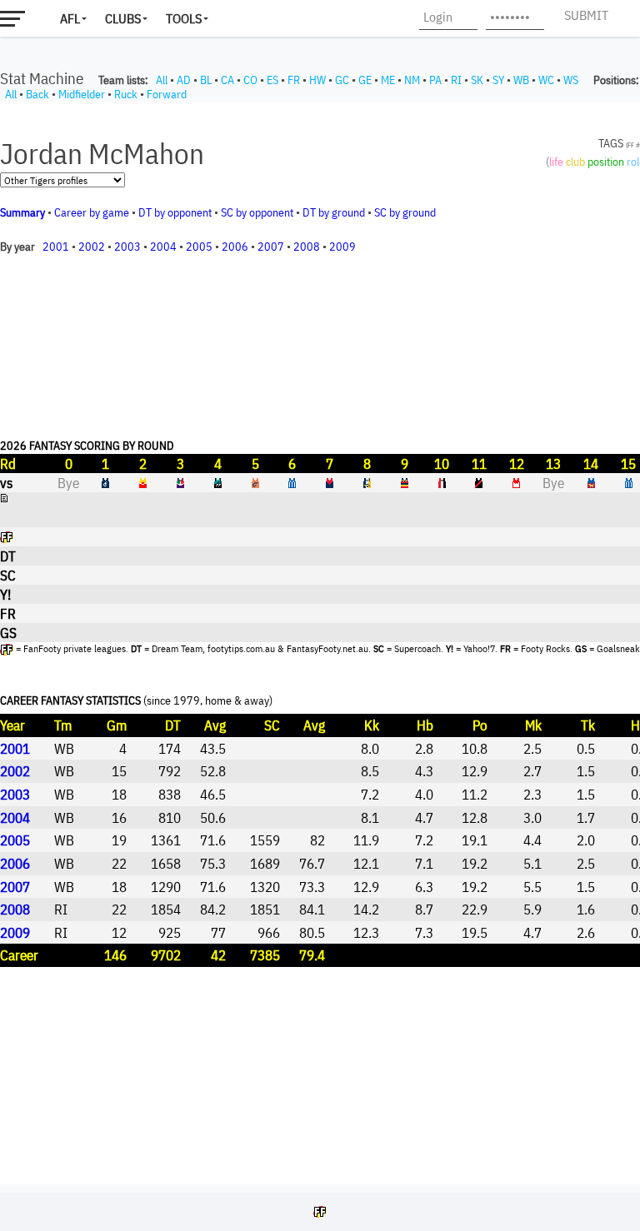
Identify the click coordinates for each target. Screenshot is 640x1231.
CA (227, 79)
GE (365, 79)
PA (435, 79)
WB (521, 79)
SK (477, 79)
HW (317, 79)
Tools (184, 18)
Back (37, 94)
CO (250, 79)
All (162, 79)
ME (388, 79)
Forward (167, 94)
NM (412, 79)
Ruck (126, 94)
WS (570, 79)
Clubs (123, 18)
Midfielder (81, 94)
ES (272, 79)
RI (456, 79)
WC (546, 79)
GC (342, 79)
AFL (70, 18)
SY (498, 79)
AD (184, 79)
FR (294, 79)
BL (206, 79)
